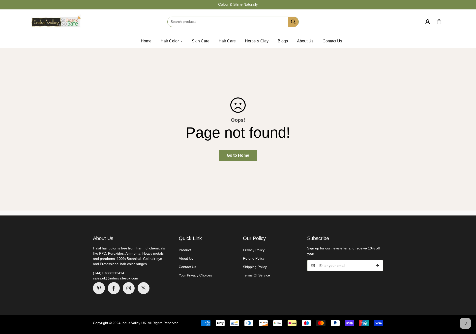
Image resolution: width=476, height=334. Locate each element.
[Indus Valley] (56, 21)
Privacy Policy (254, 250)
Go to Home (238, 155)
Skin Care (200, 41)
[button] (439, 22)
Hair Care (227, 41)
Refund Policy (254, 258)
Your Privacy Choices (195, 275)
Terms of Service (256, 275)
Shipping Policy (255, 267)
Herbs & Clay (256, 41)
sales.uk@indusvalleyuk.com (115, 278)
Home (146, 41)
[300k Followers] (114, 288)
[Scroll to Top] (466, 307)
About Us (305, 41)
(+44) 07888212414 (108, 273)
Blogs (283, 41)
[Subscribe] (377, 265)
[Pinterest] (99, 288)
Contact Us (332, 41)
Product (185, 250)
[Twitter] (143, 288)
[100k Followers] (129, 288)
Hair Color (170, 41)
